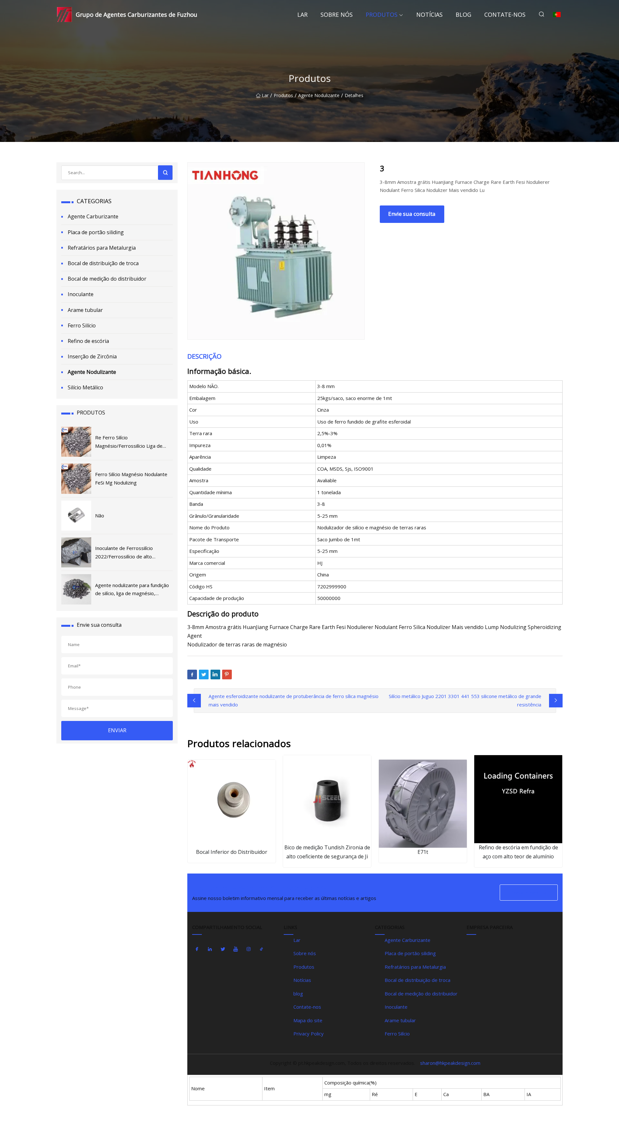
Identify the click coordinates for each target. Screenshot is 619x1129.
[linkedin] (210, 949)
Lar (302, 14)
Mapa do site (307, 1020)
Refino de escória (88, 341)
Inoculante (80, 294)
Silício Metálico (85, 387)
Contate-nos (505, 14)
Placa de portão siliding (96, 232)
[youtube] (236, 949)
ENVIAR (117, 730)
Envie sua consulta (412, 213)
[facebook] (197, 949)
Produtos (382, 14)
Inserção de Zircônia (92, 356)
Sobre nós (336, 14)
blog (463, 14)
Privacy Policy (308, 1033)
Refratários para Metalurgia (102, 247)
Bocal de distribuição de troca (103, 263)
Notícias (429, 14)
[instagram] (248, 949)
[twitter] (223, 949)
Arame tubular (85, 310)
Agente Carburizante (93, 216)
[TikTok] (261, 949)
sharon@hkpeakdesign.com (450, 1063)
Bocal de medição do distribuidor (107, 278)
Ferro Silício (82, 325)
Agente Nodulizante (318, 96)
